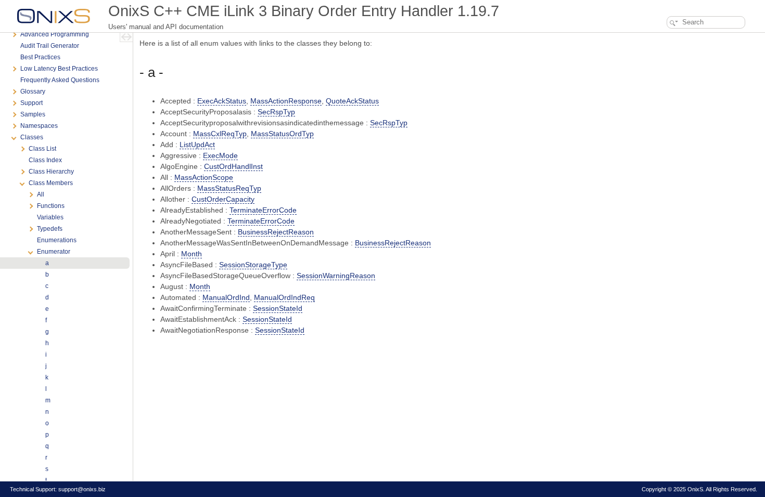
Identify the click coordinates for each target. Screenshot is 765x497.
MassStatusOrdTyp (282, 133)
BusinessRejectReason (276, 232)
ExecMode (220, 155)
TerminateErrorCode (263, 210)
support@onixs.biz (82, 489)
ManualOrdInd (226, 297)
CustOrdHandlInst (233, 166)
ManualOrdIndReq (284, 297)
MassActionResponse (286, 101)
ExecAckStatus (221, 101)
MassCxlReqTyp (220, 133)
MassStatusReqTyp (229, 188)
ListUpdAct (197, 144)
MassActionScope (203, 177)
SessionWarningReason (336, 275)
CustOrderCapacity (223, 199)
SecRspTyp (276, 112)
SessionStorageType (253, 264)
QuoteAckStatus (352, 101)
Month (191, 254)
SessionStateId (277, 308)
